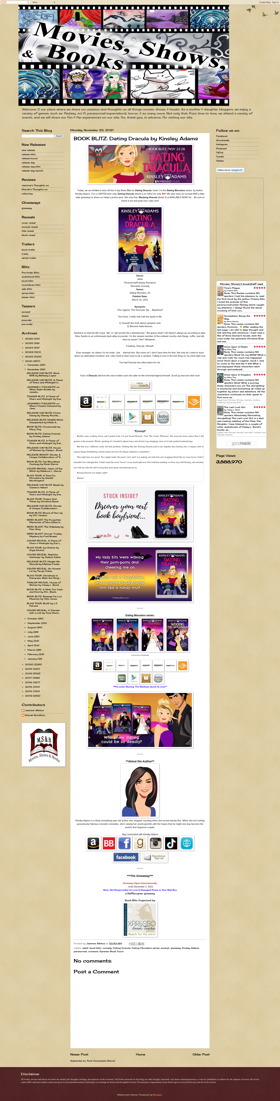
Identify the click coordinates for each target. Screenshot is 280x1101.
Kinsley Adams (190, 948)
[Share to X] (136, 943)
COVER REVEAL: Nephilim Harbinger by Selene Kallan (44, 555)
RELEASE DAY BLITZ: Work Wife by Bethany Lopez (43, 374)
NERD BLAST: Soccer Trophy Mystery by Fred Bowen (44, 534)
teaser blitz (28, 297)
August (32, 627)
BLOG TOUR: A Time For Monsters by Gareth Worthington (41, 478)
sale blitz (27, 289)
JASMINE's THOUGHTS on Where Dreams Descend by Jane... (44, 406)
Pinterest (221, 148)
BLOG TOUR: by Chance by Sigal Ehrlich (43, 548)
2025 (29, 343)
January (33, 658)
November (34, 369)
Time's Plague (232, 288)
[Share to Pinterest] (142, 943)
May (31, 641)
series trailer (29, 258)
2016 (29, 682)
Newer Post (79, 1054)
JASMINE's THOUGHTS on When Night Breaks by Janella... (43, 389)
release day (28, 162)
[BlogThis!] (133, 943)
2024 (29, 347)
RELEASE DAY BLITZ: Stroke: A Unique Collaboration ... (44, 507)
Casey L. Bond (233, 410)
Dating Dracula (121, 948)
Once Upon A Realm (236, 346)
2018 (29, 673)
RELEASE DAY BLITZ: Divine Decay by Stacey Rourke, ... (44, 414)
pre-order (27, 324)
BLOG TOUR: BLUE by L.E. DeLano (42, 604)
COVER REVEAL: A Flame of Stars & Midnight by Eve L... (44, 541)
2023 (29, 352)
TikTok (219, 152)
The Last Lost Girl (234, 407)
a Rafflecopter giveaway (140, 893)
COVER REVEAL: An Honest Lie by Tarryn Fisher (44, 569)
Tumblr (220, 156)
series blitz (28, 293)
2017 (29, 678)
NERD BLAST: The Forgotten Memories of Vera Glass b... (44, 521)
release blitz (29, 154)
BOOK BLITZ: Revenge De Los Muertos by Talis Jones (44, 597)
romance (93, 951)
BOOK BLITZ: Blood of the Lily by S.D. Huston (45, 514)
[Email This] (130, 943)
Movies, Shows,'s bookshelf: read (241, 284)
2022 (29, 356)
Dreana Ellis (232, 290)
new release (28, 150)
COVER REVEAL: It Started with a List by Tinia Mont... (43, 611)
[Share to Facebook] (139, 943)
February (33, 654)
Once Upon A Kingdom (237, 374)
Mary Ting (231, 349)
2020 (29, 664)
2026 (29, 338)
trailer (25, 254)
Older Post (201, 1054)
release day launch (32, 170)
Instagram (222, 144)
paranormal (80, 951)
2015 (29, 687)
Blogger (157, 1094)
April (31, 645)
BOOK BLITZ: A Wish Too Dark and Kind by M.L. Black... (45, 590)
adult (85, 948)
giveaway (176, 948)
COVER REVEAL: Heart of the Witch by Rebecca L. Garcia (44, 469)
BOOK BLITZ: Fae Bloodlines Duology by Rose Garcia (43, 462)
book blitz (95, 948)
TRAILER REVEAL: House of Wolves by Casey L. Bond (44, 583)
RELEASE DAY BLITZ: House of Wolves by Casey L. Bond (44, 448)
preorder (27, 320)
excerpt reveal (30, 227)
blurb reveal (28, 235)
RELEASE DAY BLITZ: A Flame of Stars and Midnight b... (45, 381)
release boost (30, 158)
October (33, 618)
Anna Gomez (233, 321)
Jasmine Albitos (34, 710)
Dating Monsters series (145, 948)
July (30, 632)
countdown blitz (31, 285)
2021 (29, 361)
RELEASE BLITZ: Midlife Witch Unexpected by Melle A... (45, 420)
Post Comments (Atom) (101, 1060)
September (34, 623)
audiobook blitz (31, 276)
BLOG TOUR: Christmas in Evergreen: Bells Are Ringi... (44, 576)
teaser (25, 316)
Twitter (220, 160)
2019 (29, 669)
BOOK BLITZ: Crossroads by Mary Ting (43, 427)
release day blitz (31, 166)
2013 (29, 695)
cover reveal (28, 223)
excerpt (165, 948)
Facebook (221, 136)
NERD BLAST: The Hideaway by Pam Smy (45, 527)
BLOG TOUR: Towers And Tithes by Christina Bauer (43, 500)
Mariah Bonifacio (35, 715)
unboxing (27, 193)
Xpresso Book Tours (111, 951)
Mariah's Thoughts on (34, 189)
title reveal (28, 231)
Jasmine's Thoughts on (35, 185)
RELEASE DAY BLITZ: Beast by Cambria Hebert (45, 486)
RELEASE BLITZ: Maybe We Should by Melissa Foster (43, 562)
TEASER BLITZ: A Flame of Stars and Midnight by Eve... (44, 397)
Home (140, 1054)
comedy (107, 948)
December (34, 365)
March (32, 650)
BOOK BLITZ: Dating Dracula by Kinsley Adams (43, 434)
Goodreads (222, 140)
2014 (29, 691)
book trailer (28, 249)
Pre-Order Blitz (30, 272)
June (31, 636)
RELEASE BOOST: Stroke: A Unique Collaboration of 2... (44, 455)
